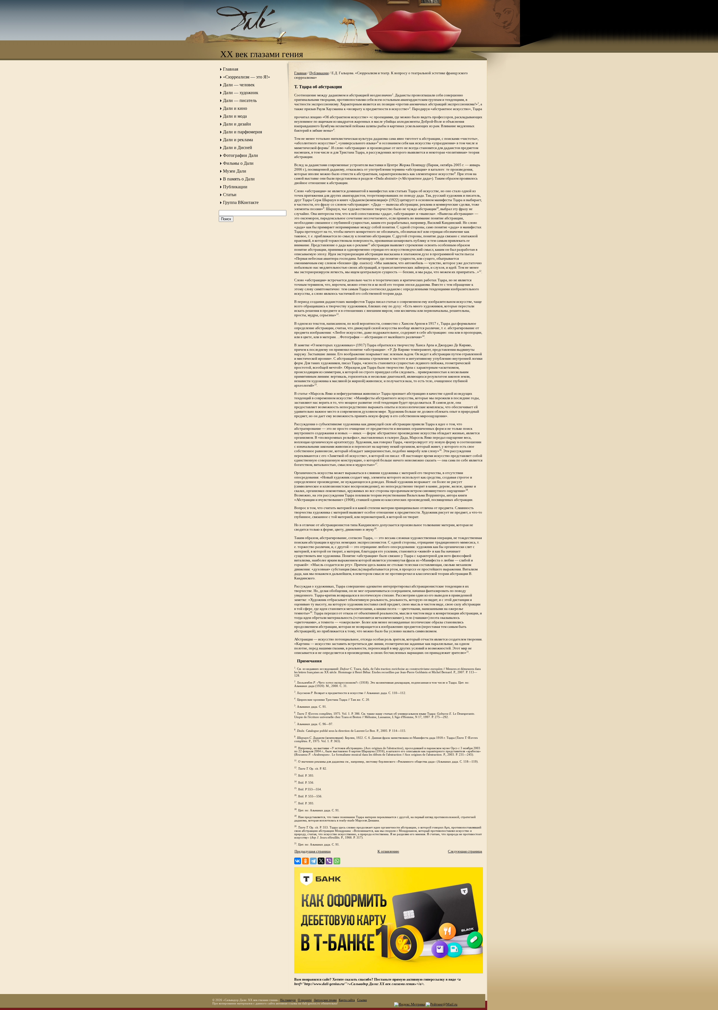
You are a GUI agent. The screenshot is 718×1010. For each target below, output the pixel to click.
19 (375, 528)
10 (437, 208)
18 (467, 490)
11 (369, 244)
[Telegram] (313, 861)
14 (423, 336)
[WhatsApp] (336, 861)
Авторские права (325, 1000)
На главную (288, 1000)
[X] (321, 861)
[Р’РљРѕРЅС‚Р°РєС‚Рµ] (297, 861)
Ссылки (362, 1000)
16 (440, 450)
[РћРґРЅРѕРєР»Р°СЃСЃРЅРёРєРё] (305, 861)
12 (480, 271)
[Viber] (329, 861)
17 (376, 464)
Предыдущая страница (312, 851)
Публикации (235, 186)
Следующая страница (465, 851)
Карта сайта (347, 1000)
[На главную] (254, 35)
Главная (230, 69)
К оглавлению (388, 851)
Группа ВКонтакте (241, 202)
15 (315, 384)
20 (311, 612)
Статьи (229, 194)
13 (337, 314)
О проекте (305, 1000)
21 (467, 652)
